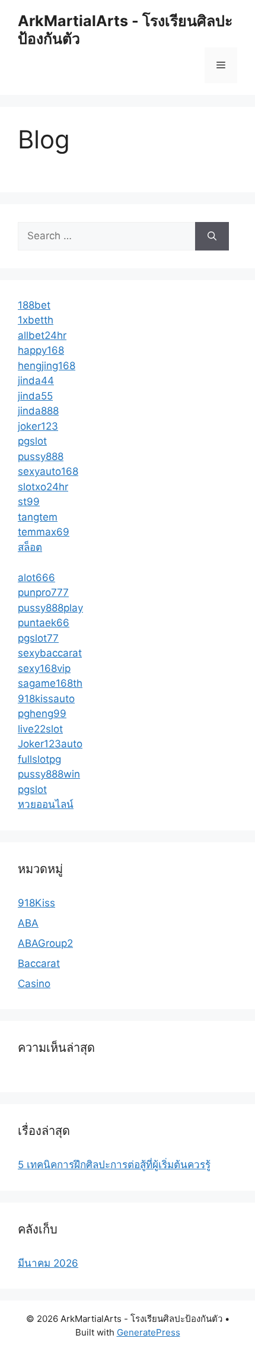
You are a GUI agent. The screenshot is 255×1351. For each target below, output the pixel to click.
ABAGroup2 (45, 943)
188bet (34, 305)
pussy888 (40, 456)
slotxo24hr (43, 487)
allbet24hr (42, 335)
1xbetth (35, 320)
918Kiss (36, 903)
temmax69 (43, 532)
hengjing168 (46, 366)
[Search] (212, 236)
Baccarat (39, 963)
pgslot (32, 441)
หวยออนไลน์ (46, 804)
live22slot (40, 729)
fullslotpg (39, 759)
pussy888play (50, 608)
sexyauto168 (48, 471)
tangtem (38, 517)
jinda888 (38, 411)
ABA (28, 923)
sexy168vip (44, 668)
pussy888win (49, 774)
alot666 (36, 577)
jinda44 (36, 380)
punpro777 (43, 592)
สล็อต (30, 547)
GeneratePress (148, 1332)
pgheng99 (42, 713)
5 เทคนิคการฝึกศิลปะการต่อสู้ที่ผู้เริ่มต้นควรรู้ (114, 1165)
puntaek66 (43, 623)
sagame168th (50, 683)
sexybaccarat (50, 653)
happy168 (41, 350)
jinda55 (35, 396)
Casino (34, 984)
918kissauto (46, 699)
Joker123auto (50, 744)
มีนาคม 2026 (48, 1263)
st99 (29, 502)
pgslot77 (38, 638)
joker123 (38, 426)
